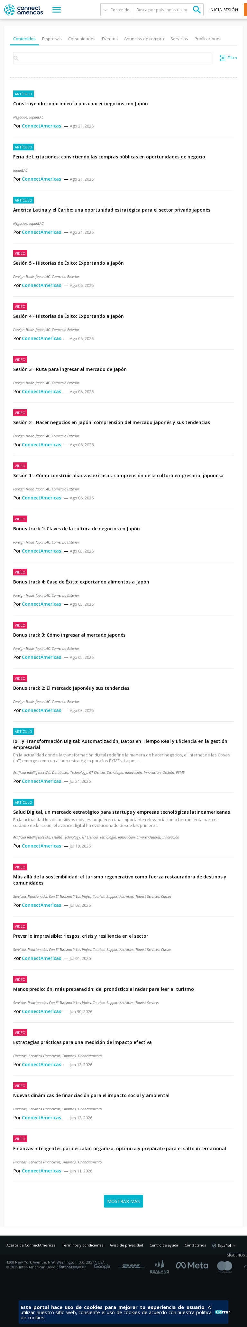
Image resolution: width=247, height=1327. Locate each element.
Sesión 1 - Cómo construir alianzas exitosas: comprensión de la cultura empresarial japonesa (118, 475)
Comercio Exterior (65, 276)
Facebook (193, 1264)
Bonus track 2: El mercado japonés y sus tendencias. (72, 688)
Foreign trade (23, 276)
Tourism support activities (113, 896)
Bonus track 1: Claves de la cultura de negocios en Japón (76, 529)
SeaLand (160, 1267)
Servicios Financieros (44, 1055)
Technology (78, 772)
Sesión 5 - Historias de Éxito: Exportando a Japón (68, 263)
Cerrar (219, 1312)
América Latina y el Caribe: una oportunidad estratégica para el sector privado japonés (111, 210)
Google (103, 1264)
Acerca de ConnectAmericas (30, 1245)
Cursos (166, 896)
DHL (131, 1264)
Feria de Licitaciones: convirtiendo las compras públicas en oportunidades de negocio (109, 157)
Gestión (168, 772)
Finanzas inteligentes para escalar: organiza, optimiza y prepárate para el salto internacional (119, 1148)
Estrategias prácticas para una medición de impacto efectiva (82, 1042)
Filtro (232, 58)
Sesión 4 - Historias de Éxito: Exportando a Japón (68, 316)
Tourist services (147, 896)
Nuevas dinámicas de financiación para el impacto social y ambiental (91, 1095)
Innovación (152, 772)
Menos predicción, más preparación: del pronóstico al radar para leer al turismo (103, 989)
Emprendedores (148, 837)
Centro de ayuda (164, 1245)
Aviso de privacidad (126, 1245)
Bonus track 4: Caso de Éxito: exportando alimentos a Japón (81, 582)
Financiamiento (90, 1055)
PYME (180, 772)
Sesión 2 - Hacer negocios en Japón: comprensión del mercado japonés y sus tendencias (111, 422)
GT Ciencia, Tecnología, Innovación (115, 772)
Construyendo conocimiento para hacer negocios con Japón (80, 103)
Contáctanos (195, 1245)
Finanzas (20, 1055)
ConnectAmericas (42, 126)
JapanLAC (36, 117)
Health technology (66, 837)
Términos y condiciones (82, 1245)
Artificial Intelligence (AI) (31, 772)
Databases (60, 772)
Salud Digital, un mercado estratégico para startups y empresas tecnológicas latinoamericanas (121, 812)
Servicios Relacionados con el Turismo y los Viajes (52, 896)
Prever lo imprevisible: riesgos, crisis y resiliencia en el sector (80, 936)
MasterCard (230, 1267)
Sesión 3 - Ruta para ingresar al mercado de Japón (70, 369)
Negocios (20, 117)
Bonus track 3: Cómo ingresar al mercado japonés (69, 635)
